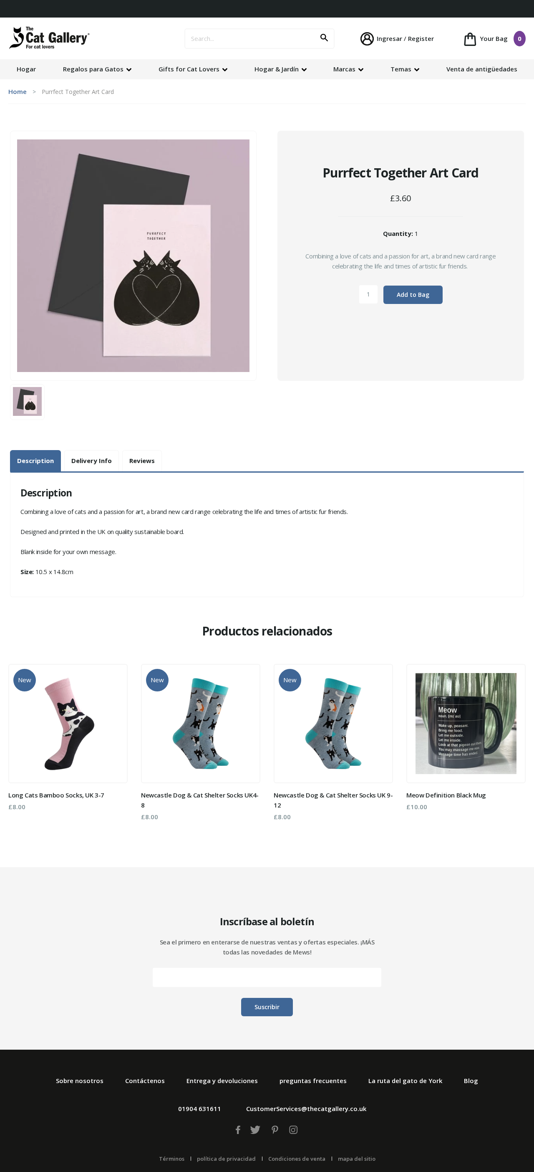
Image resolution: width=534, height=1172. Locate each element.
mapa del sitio (356, 1158)
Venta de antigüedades (481, 69)
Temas (401, 69)
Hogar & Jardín (277, 69)
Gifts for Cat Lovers (190, 69)
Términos (171, 1158)
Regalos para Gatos (94, 69)
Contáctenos (145, 1080)
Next (513, 745)
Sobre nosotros (79, 1080)
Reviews (142, 460)
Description (35, 460)
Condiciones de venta (296, 1158)
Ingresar (389, 38)
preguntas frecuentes (313, 1080)
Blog (471, 1080)
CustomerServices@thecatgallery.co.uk (306, 1108)
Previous (20, 745)
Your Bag (499, 38)
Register (421, 38)
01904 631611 (199, 1108)
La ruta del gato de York (405, 1080)
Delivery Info (91, 460)
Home (17, 91)
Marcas (345, 69)
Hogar (26, 69)
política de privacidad (226, 1158)
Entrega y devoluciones (222, 1080)
